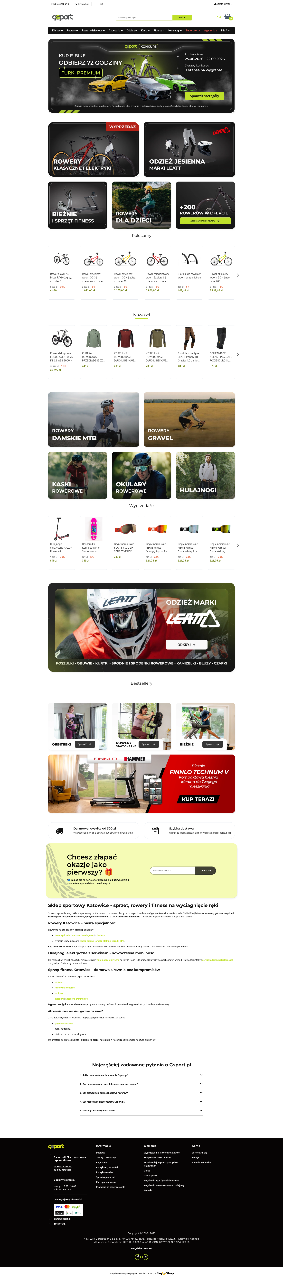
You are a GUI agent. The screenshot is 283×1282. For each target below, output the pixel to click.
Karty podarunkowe (106, 1182)
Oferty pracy (150, 1175)
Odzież (131, 30)
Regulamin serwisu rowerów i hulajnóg (164, 1185)
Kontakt (148, 1190)
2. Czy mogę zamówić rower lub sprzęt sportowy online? (109, 1084)
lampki (98, 941)
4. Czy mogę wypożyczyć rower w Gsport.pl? (102, 1101)
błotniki (107, 941)
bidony (90, 941)
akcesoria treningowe (76, 998)
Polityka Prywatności (107, 1167)
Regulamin (101, 1162)
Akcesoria (115, 30)
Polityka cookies (104, 1172)
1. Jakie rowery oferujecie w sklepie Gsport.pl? (104, 1075)
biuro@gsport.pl (62, 1218)
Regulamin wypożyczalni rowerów (161, 1180)
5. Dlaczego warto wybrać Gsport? (97, 1110)
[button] (103, 1146)
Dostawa (100, 1152)
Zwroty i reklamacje (106, 1157)
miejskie (75, 935)
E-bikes (56, 30)
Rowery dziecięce (92, 30)
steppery (59, 998)
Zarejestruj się (199, 1152)
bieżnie (58, 982)
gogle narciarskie (64, 1023)
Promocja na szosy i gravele (110, 1187)
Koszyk (195, 1157)
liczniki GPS (118, 941)
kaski (83, 941)
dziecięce (100, 935)
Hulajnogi (174, 30)
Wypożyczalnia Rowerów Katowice (162, 1152)
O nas (147, 1170)
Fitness (158, 30)
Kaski (144, 30)
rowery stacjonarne (65, 987)
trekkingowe (87, 935)
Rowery (71, 30)
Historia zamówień (201, 1162)
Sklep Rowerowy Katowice (157, 1157)
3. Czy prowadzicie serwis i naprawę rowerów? (104, 1093)
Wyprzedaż (210, 30)
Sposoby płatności (105, 1177)
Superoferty (193, 30)
